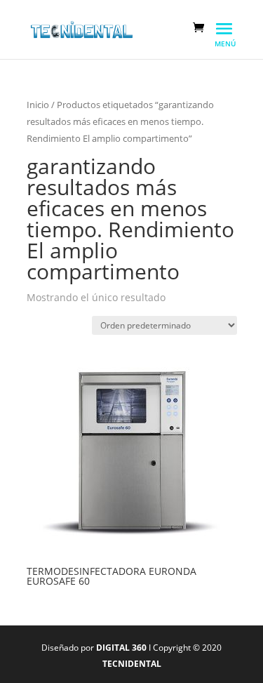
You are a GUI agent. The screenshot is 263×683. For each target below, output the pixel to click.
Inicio (38, 104)
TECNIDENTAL (131, 664)
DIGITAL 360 (122, 648)
